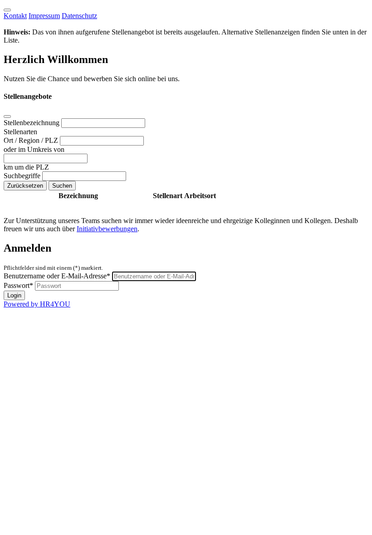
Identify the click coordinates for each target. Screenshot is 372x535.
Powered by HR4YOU (37, 304)
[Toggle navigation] (7, 10)
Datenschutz (79, 15)
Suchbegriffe (23, 176)
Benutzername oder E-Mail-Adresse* (57, 276)
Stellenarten (20, 132)
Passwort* (18, 285)
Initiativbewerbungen (107, 229)
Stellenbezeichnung (32, 122)
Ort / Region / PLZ (32, 140)
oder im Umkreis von (34, 149)
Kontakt (15, 15)
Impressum (44, 15)
